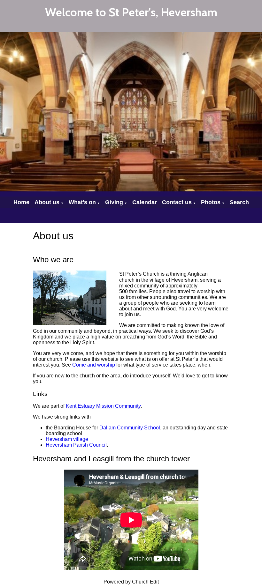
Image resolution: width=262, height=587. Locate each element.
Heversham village (67, 439)
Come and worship (93, 365)
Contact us (177, 202)
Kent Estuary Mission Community (103, 406)
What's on (82, 202)
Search (239, 202)
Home (21, 202)
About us (47, 202)
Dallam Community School (129, 427)
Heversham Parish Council (76, 445)
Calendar (144, 202)
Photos (210, 202)
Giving (114, 202)
